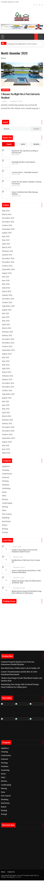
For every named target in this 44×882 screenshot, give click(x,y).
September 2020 (8, 438)
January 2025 (7, 255)
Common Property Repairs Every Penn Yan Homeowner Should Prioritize (24, 551)
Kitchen (5, 499)
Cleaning (5, 470)
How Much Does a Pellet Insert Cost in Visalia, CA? (26, 561)
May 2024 (6, 284)
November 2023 (8, 299)
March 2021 (6, 416)
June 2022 (6, 361)
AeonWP (18, 877)
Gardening (6, 488)
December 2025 (8, 218)
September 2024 (8, 269)
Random (36, 144)
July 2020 (5, 445)
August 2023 (6, 310)
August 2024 (7, 273)
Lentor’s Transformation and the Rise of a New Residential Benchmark (26, 571)
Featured (5, 477)
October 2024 (7, 266)
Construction (7, 474)
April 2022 (6, 368)
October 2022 (7, 346)
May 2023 (5, 321)
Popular (9, 144)
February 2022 (7, 376)
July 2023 (5, 313)
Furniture (5, 485)
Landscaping (5, 90)
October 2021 (7, 391)
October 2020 (7, 435)
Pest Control (7, 514)
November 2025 (8, 222)
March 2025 (6, 247)
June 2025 (6, 236)
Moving (5, 507)
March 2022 (6, 372)
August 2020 (7, 442)
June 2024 (6, 280)
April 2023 (6, 324)
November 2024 (8, 262)
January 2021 (7, 423)
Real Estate (6, 521)
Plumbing (6, 518)
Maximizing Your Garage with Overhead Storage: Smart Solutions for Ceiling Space (27, 592)
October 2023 (7, 302)
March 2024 (6, 291)
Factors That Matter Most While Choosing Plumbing (25, 193)
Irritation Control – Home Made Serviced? (25, 172)
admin (4, 101)
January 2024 (7, 295)
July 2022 (5, 357)
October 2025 (7, 225)
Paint (4, 510)
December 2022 (8, 339)
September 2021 (8, 394)
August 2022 (7, 354)
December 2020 (8, 427)
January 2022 (7, 379)
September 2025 (8, 229)
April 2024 (6, 288)
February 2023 (7, 332)
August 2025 (7, 233)
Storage (5, 532)
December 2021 (8, 383)
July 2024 (5, 277)
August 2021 (6, 398)
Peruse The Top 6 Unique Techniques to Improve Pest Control (27, 183)
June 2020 (6, 449)
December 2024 (8, 258)
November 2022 (8, 343)
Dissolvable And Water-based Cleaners (23, 162)
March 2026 (6, 214)
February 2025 (7, 251)
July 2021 (5, 401)
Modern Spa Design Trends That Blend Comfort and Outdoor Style (26, 582)
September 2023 (8, 306)
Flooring (5, 481)
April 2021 (6, 413)
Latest (23, 144)
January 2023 (7, 335)
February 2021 (7, 420)
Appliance (6, 466)
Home (3, 58)
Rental (4, 525)
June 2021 (5, 405)
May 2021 (5, 409)
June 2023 (5, 317)
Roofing (5, 529)
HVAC (4, 496)
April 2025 (6, 244)
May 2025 (6, 240)
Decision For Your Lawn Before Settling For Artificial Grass (25, 152)
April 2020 (6, 453)
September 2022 (8, 350)
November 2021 (8, 387)
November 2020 (8, 431)
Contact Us (11, 872)
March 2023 (6, 328)
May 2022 (6, 365)
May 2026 (6, 211)
